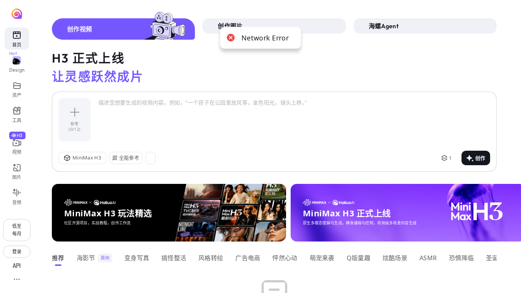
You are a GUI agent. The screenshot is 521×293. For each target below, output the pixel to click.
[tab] (123, 29)
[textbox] (294, 120)
